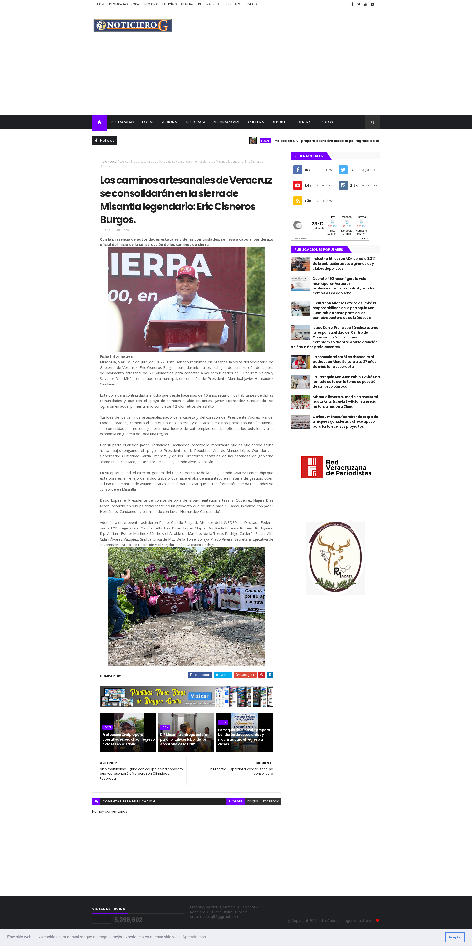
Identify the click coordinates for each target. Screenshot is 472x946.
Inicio (103, 162)
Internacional (209, 4)
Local (136, 4)
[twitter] (359, 4)
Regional (151, 4)
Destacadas (118, 4)
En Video (250, 4)
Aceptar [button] (455, 937)
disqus (252, 801)
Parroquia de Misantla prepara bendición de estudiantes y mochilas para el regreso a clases (244, 737)
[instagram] (372, 4)
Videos (326, 122)
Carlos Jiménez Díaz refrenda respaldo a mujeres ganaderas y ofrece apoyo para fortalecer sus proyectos (345, 421)
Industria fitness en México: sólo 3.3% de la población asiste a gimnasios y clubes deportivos (344, 263)
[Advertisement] (236, 77)
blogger (235, 801)
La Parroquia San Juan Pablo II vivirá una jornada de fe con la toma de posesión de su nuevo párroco (346, 381)
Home (101, 4)
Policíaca (169, 4)
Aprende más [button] (194, 937)
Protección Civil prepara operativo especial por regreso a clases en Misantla (312, 140)
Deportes (232, 4)
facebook (271, 801)
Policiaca (195, 122)
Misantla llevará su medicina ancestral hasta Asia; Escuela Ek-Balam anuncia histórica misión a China (345, 401)
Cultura (256, 122)
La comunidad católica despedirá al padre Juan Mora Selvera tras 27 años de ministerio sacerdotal (344, 361)
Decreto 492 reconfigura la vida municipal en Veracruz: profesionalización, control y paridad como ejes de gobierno (344, 286)
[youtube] (365, 4)
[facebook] (352, 4)
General (187, 4)
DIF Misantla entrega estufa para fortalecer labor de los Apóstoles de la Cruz (183, 739)
